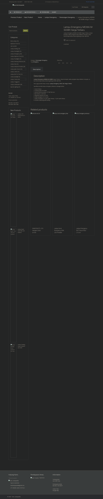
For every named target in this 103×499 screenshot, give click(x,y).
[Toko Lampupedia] (18, 5)
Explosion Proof (14, 43)
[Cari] (92, 7)
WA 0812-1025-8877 (58, 485)
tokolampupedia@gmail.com (17, 485)
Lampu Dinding (14, 48)
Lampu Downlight (14, 51)
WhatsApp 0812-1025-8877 (15, 1)
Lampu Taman (14, 79)
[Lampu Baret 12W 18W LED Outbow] (13, 285)
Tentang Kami (45, 12)
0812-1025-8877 (14, 103)
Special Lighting (14, 87)
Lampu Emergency (51, 17)
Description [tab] (37, 69)
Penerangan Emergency (67, 17)
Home (40, 17)
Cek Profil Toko (56, 481)
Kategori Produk (30, 12)
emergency (35, 62)
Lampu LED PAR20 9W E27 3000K (21, 115)
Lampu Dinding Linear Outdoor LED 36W (21, 346)
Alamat (54, 12)
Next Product (29, 17)
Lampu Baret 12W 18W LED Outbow (21, 231)
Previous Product (16, 17)
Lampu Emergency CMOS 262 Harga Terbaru (61, 83)
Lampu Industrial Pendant (16, 66)
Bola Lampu (13, 41)
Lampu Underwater (15, 84)
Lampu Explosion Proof (16, 56)
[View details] (40, 169)
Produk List (18, 12)
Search (25, 30)
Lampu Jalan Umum (15, 69)
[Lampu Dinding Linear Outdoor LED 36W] (13, 400)
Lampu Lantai (13, 71)
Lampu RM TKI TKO (15, 74)
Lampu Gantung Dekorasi (16, 61)
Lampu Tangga (14, 82)
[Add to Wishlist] (31, 114)
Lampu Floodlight (14, 59)
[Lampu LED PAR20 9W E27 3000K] (13, 170)
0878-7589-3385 (28, 1)
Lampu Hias (13, 64)
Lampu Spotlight (14, 76)
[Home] (10, 12)
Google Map (56, 490)
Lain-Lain (12, 46)
